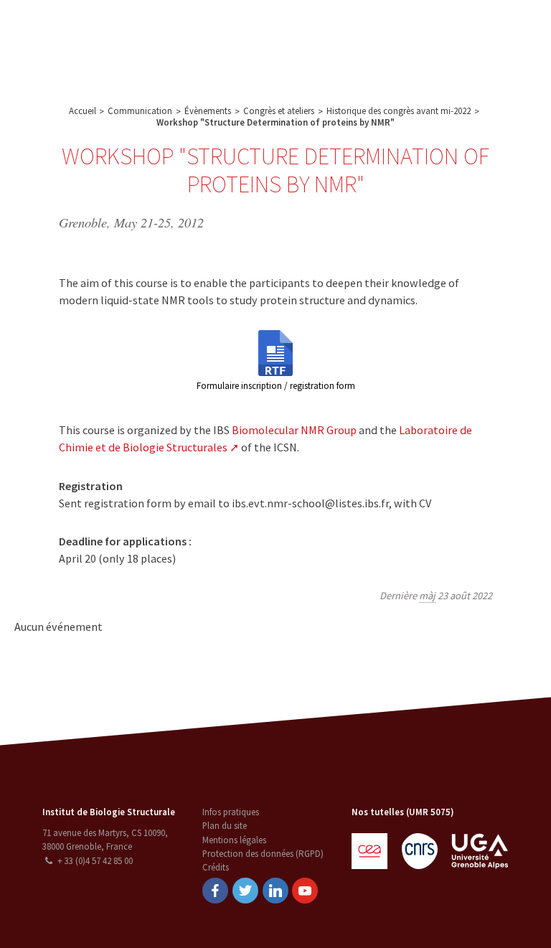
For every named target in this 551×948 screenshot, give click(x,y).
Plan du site (224, 826)
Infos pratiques (230, 812)
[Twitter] (245, 891)
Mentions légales (234, 840)
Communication (378, 28)
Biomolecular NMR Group (294, 430)
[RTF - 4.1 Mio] (275, 351)
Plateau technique (294, 28)
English (477, 44)
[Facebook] (215, 891)
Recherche (219, 28)
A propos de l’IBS (147, 28)
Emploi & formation (210, 60)
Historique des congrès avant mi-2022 (398, 111)
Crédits (215, 867)
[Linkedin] (275, 891)
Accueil (82, 111)
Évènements (207, 111)
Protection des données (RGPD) (263, 854)
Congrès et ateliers (278, 111)
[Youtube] (305, 891)
